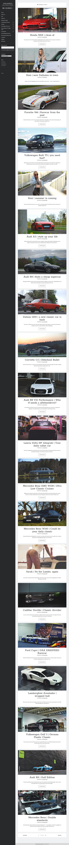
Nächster (59, 835)
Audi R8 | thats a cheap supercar (42, 262)
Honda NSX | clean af (42, 20)
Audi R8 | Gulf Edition (42, 762)
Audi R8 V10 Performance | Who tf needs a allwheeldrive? (42, 385)
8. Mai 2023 (44, 37)
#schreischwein (3, 62)
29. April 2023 (44, 117)
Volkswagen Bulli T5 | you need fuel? (42, 140)
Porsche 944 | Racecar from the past (42, 97)
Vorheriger (25, 835)
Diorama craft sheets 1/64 (6, 35)
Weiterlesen (42, 44)
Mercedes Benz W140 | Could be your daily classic (42, 514)
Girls (2, 16)
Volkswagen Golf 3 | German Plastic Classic (42, 719)
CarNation (3, 37)
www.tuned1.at (7, 3)
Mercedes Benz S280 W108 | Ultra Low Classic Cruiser (42, 471)
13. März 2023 (44, 655)
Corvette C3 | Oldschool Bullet (42, 345)
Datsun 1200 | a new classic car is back (42, 302)
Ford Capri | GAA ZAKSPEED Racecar (42, 635)
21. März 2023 (44, 573)
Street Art (3, 18)
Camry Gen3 (3, 61)
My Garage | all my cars (5, 26)
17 (45, 835)
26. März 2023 (44, 490)
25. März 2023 (44, 533)
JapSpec (2, 39)
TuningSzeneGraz (3, 64)
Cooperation (3, 31)
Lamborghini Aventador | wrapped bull (42, 678)
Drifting (2, 24)
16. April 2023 (44, 321)
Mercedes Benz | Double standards (42, 802)
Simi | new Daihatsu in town (42, 60)
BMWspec (3, 41)
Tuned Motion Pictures (5, 22)
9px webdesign (3, 65)
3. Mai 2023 (44, 77)
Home (2, 12)
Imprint (2, 73)
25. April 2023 (44, 200)
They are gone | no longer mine (6, 29)
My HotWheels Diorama (5, 33)
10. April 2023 (44, 361)
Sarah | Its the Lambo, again (42, 556)
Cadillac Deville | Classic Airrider (42, 595)
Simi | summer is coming (42, 183)
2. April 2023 (44, 404)
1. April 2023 (44, 447)
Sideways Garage (4, 20)
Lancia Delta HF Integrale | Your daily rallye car (42, 428)
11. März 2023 (44, 822)
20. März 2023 (44, 612)
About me (3, 14)
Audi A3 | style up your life (42, 222)
